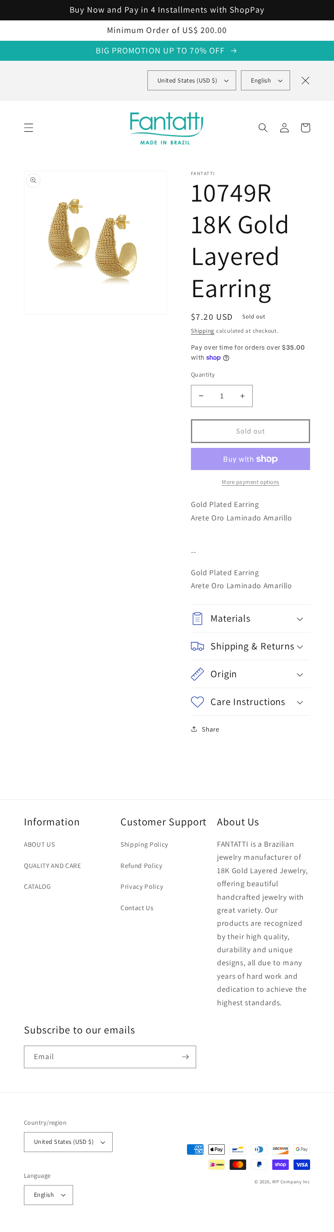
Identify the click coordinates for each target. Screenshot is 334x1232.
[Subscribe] (185, 1057)
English (261, 80)
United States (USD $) (64, 1141)
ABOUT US (39, 844)
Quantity (203, 374)
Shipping (202, 330)
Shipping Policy (144, 844)
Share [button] (210, 729)
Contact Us (137, 907)
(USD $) (187, 80)
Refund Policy (141, 865)
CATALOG (37, 886)
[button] (28, 127)
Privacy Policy (141, 886)
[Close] (305, 80)
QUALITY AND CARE (52, 865)
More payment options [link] (250, 482)
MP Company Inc (291, 1182)
